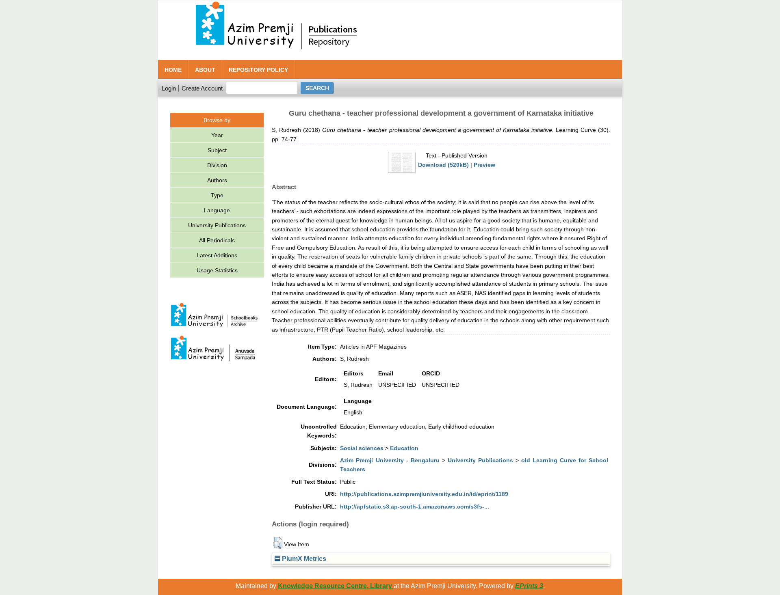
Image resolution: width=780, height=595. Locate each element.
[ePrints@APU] (454, 57)
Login (169, 88)
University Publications (217, 225)
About (205, 70)
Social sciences (362, 448)
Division (217, 165)
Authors (217, 180)
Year (217, 135)
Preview (484, 165)
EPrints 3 (529, 585)
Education (404, 448)
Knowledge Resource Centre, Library (336, 585)
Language (217, 210)
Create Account (202, 88)
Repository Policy (258, 70)
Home (173, 70)
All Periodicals (217, 240)
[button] (277, 543)
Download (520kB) (443, 165)
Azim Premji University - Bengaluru (389, 460)
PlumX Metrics (303, 558)
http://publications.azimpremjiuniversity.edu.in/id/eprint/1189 (424, 494)
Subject (217, 150)
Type (217, 195)
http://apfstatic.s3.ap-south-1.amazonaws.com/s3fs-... (414, 506)
